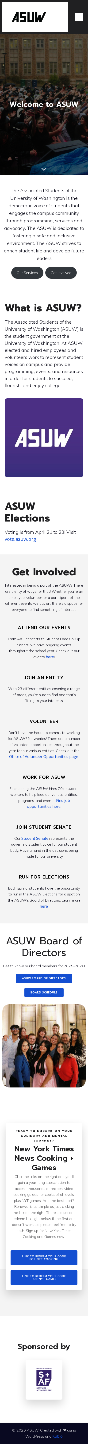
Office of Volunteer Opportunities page (43, 756)
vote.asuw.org (20, 539)
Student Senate (35, 838)
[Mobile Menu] (79, 17)
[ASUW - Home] (35, 17)
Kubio (57, 1436)
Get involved (61, 272)
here (50, 656)
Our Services (27, 272)
